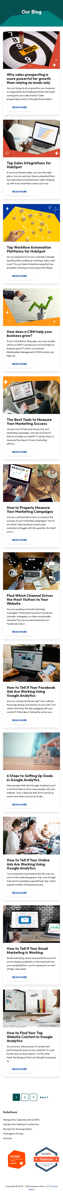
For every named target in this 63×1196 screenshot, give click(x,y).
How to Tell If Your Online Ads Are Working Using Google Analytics (28, 864)
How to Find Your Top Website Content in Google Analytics (30, 1037)
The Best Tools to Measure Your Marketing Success (29, 421)
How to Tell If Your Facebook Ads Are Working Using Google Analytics (31, 691)
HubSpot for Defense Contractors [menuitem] (21, 1124)
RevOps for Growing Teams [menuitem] (17, 1128)
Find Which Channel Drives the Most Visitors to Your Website (30, 599)
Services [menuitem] (7, 1138)
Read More (19, 107)
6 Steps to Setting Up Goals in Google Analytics (30, 777)
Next (43, 1097)
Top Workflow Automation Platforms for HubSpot (29, 249)
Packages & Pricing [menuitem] (13, 1133)
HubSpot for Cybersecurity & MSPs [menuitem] (21, 1119)
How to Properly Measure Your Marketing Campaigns (30, 509)
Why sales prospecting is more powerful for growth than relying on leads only (29, 78)
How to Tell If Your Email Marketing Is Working (27, 950)
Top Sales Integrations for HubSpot (29, 165)
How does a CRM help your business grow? (29, 333)
